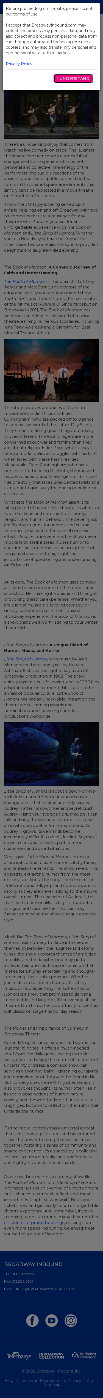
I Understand (73, 78)
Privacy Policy (19, 63)
